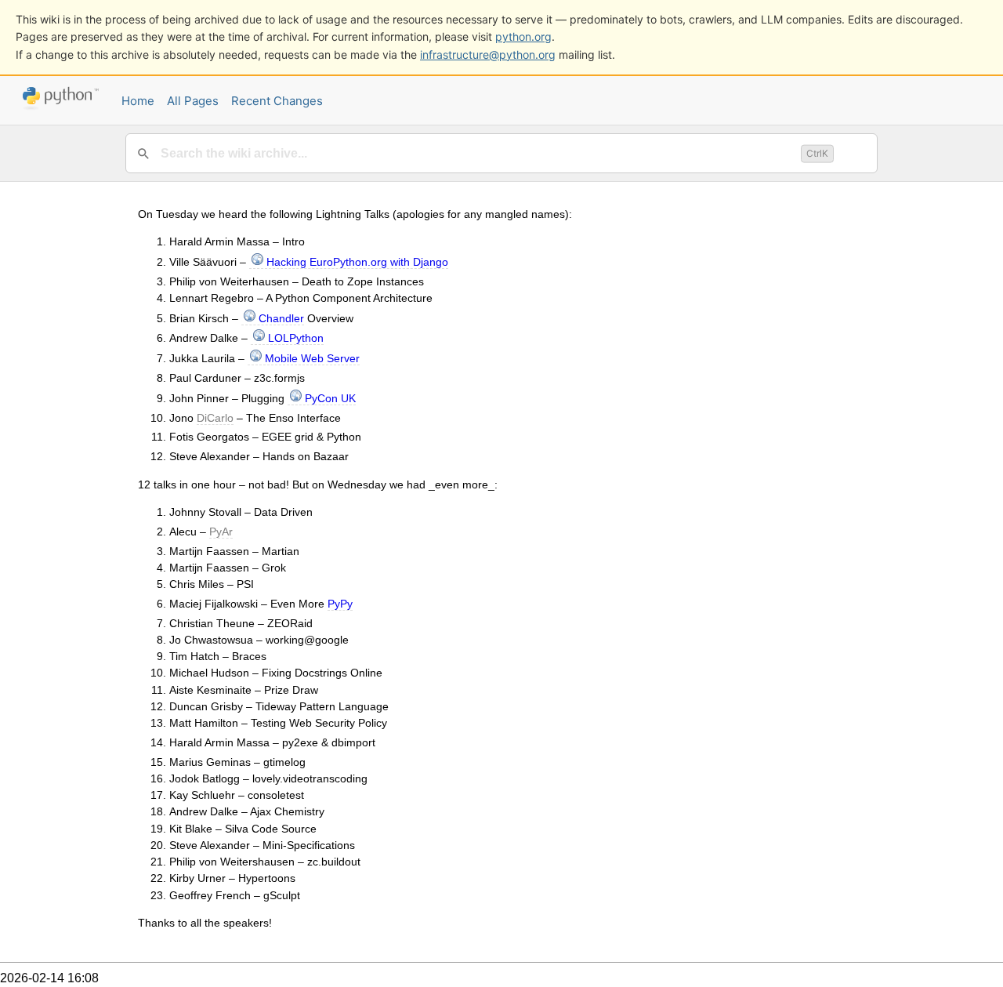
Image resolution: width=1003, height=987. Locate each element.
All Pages (193, 100)
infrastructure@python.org (488, 54)
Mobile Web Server (312, 358)
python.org (523, 36)
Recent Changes (277, 100)
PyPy (340, 603)
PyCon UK (330, 398)
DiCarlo (215, 418)
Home (137, 100)
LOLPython (296, 338)
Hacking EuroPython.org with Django (357, 262)
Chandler (281, 318)
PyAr (221, 531)
